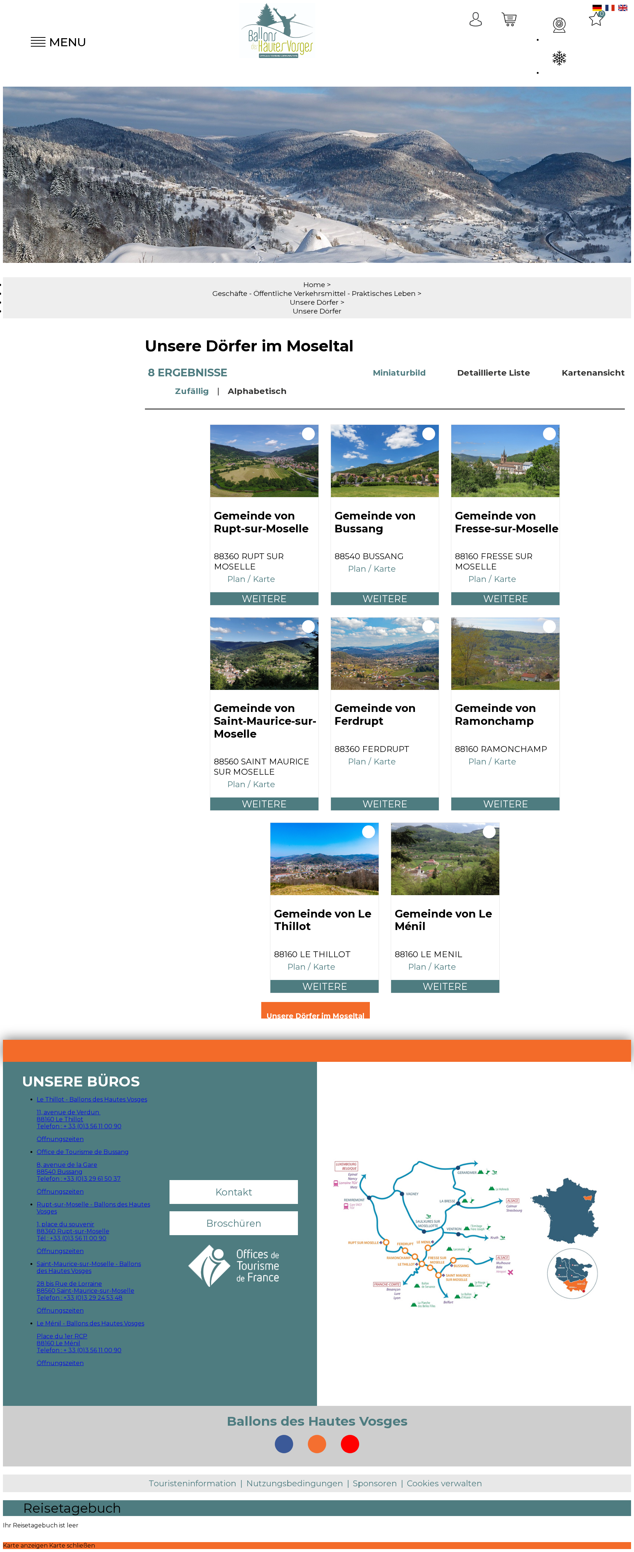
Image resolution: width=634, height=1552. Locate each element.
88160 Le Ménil (58, 1343)
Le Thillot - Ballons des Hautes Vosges (92, 1099)
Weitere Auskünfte (264, 599)
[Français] (610, 9)
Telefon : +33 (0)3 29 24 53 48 (80, 1297)
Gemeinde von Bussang (375, 522)
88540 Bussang (60, 1171)
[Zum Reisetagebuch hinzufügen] (308, 433)
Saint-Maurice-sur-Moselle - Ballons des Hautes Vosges (89, 1267)
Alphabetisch (257, 391)
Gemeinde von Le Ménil (443, 920)
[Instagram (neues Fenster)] (317, 1444)
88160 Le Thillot (60, 1119)
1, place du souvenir (65, 1224)
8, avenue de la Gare (67, 1164)
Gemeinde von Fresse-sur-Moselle (506, 522)
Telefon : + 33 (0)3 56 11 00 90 (79, 1126)
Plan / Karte (251, 579)
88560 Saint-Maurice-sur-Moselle (85, 1290)
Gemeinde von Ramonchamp (495, 714)
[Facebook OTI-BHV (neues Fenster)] (284, 1444)
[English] (622, 9)
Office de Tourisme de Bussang (83, 1151)
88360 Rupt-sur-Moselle (73, 1231)
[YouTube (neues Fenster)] (350, 1444)
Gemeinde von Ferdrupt (375, 714)
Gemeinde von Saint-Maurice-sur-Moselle (265, 721)
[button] (509, 42)
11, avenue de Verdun (69, 1112)
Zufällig (192, 391)
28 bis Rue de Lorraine (69, 1283)
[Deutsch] (597, 9)
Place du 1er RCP (62, 1336)
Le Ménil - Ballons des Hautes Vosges (90, 1323)
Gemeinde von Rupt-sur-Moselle (261, 522)
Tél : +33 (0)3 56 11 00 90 (71, 1238)
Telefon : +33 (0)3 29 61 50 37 (79, 1178)
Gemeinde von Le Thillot (322, 920)
